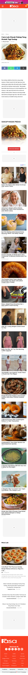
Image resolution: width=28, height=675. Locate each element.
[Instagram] (9, 649)
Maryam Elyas (6, 41)
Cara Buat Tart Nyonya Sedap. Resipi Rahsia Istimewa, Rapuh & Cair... (12, 568)
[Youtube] (19, 649)
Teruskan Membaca (14, 148)
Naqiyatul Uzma (11, 589)
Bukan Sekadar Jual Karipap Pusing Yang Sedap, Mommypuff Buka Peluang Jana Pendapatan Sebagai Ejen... (14, 585)
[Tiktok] (15, 649)
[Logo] (14, 6)
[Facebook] (6, 649)
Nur (2, 572)
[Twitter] (12, 649)
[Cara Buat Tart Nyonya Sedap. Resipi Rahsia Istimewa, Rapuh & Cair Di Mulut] (14, 556)
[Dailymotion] (22, 649)
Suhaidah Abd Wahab (11, 598)
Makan (7, 34)
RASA (2, 34)
